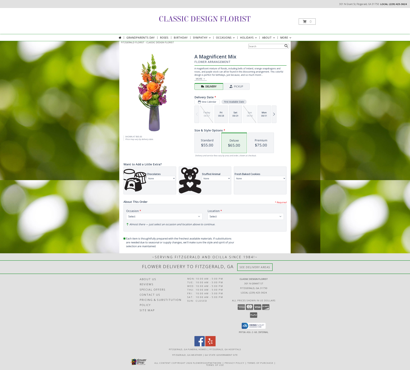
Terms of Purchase (260, 363)
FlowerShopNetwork (207, 363)
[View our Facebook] (199, 345)
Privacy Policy (234, 363)
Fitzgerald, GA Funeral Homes (188, 349)
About (267, 37)
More (284, 37)
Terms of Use (215, 365)
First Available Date (234, 101)
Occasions (224, 37)
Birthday (181, 37)
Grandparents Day (141, 37)
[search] (286, 46)
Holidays (247, 37)
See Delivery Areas (255, 267)
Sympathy (200, 37)
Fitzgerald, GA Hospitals (225, 349)
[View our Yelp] (210, 345)
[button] (307, 21)
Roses (164, 37)
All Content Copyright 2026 (173, 363)
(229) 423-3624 (398, 4)
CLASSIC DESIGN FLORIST (205, 19)
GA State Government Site (221, 355)
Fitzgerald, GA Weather (187, 355)
